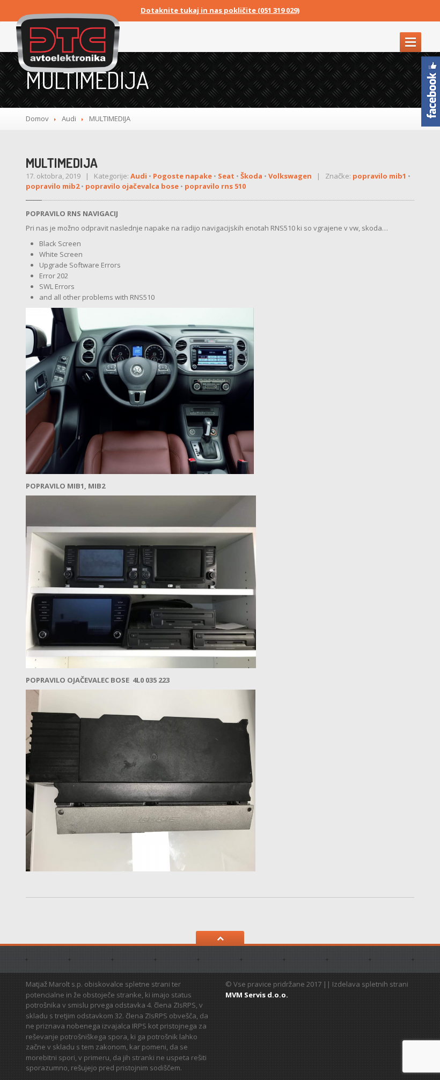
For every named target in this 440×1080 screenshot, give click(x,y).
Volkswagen (290, 176)
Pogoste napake (182, 176)
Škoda (251, 176)
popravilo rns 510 (215, 186)
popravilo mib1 (379, 176)
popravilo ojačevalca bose (132, 186)
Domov (37, 118)
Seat (226, 176)
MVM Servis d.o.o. (256, 995)
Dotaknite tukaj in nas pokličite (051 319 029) (220, 10)
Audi (69, 118)
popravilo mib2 (52, 186)
